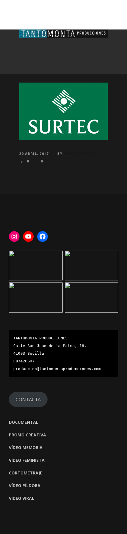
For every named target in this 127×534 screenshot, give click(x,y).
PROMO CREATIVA (27, 435)
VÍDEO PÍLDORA (24, 485)
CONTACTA (28, 399)
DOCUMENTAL (23, 422)
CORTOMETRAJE (25, 473)
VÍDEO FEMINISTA (27, 460)
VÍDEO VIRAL (21, 498)
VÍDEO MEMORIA (26, 447)
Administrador (81, 153)
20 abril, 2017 (33, 153)
